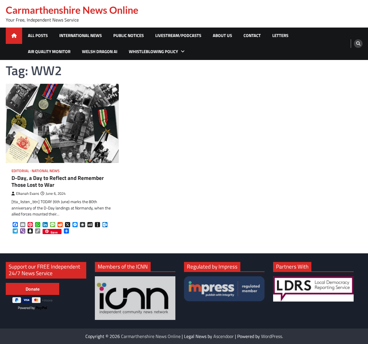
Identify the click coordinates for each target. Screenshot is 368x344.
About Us (222, 35)
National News (46, 171)
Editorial (20, 171)
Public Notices (128, 35)
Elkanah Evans (27, 193)
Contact (252, 35)
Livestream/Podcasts (178, 35)
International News (80, 35)
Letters (280, 35)
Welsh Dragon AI (99, 51)
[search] (358, 43)
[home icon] (14, 36)
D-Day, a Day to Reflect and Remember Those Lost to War (58, 181)
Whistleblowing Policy (153, 51)
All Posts (38, 35)
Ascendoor (223, 336)
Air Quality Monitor (49, 51)
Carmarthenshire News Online (72, 10)
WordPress (271, 336)
